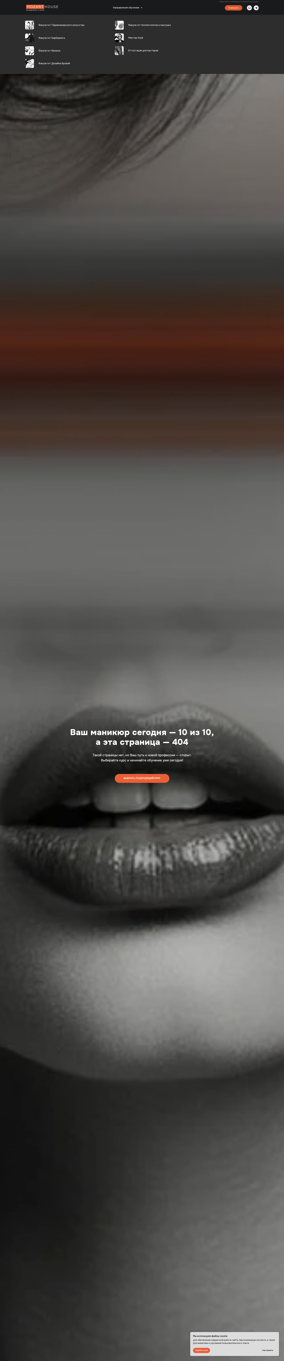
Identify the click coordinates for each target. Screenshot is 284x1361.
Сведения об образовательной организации (239, 2)
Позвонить (233, 8)
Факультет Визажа (49, 50)
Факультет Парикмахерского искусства (61, 25)
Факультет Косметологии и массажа (149, 25)
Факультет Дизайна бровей (54, 63)
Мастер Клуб (135, 37)
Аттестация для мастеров (143, 50)
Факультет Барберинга (51, 37)
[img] (119, 50)
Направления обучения (126, 7)
